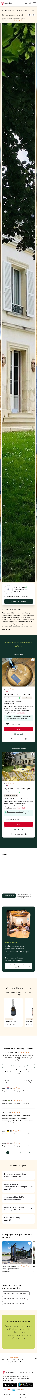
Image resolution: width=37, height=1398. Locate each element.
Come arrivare (9, 896)
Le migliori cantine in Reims (14, 1303)
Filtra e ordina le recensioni (17, 1081)
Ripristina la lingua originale (19, 1066)
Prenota (18, 729)
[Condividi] (29, 15)
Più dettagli (18, 734)
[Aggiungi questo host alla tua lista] (33, 15)
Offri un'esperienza (17, 739)
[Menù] (34, 3)
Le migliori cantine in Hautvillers (15, 1293)
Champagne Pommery (10, 1269)
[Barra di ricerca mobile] (26, 3)
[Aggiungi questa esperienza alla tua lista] (32, 659)
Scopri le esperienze (18, 601)
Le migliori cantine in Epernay (14, 1298)
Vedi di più (6, 630)
